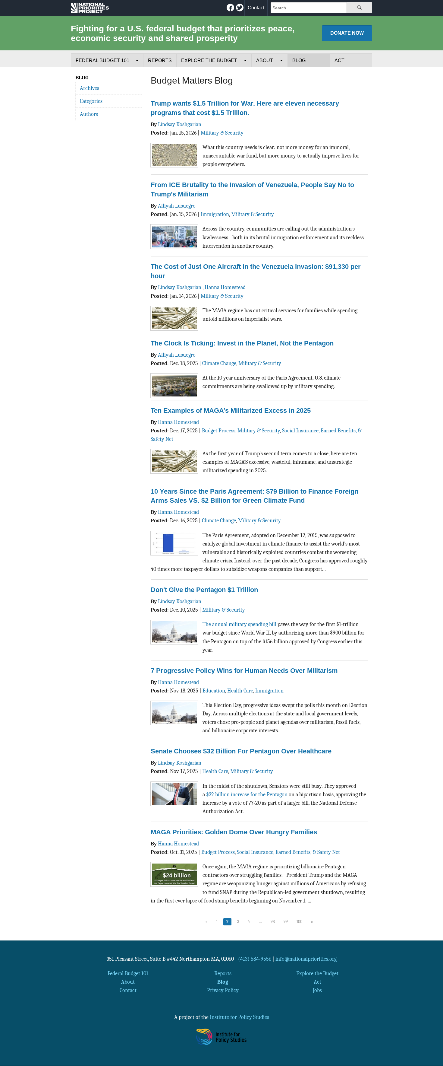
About (264, 60)
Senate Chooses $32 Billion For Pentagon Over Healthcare (241, 751)
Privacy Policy (223, 990)
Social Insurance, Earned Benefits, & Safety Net (288, 852)
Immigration (215, 214)
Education (214, 691)
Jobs (317, 990)
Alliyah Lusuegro (177, 206)
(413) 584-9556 (254, 959)
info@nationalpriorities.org (306, 959)
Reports (160, 60)
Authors (89, 114)
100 (299, 921)
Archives (89, 88)
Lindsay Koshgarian (179, 124)
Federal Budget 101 (102, 60)
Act (339, 60)
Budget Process (218, 431)
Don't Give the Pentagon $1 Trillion (204, 589)
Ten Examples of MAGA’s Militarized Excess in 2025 (231, 410)
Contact (256, 7)
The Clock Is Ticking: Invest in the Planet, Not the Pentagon (242, 343)
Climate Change (219, 363)
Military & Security (222, 133)
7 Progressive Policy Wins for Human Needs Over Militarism (244, 670)
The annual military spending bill (239, 624)
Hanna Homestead (225, 287)
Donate (347, 33)
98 (273, 921)
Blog (299, 60)
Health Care (240, 691)
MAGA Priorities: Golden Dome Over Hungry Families (234, 832)
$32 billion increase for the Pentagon (246, 794)
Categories (91, 101)
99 (286, 921)
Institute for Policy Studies (239, 1017)
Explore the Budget (209, 60)
